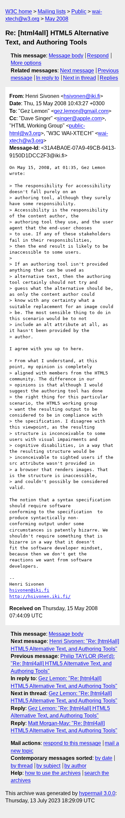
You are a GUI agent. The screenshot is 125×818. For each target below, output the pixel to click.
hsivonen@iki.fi (82, 96)
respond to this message (72, 743)
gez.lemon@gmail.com (81, 111)
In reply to (47, 78)
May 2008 (56, 19)
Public (78, 11)
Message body (66, 55)
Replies (109, 78)
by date (103, 758)
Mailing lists (52, 11)
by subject (48, 766)
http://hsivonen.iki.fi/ (40, 596)
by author (75, 766)
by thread (22, 766)
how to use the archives (53, 773)
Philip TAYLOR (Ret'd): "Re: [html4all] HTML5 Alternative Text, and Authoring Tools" (63, 663)
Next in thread (79, 78)
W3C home (18, 11)
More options (26, 63)
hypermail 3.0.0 (97, 793)
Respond (98, 55)
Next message (77, 70)
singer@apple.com (79, 118)
